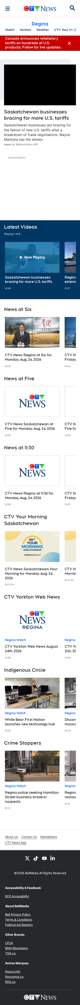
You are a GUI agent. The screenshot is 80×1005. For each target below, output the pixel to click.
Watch (10, 30)
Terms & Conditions (18, 919)
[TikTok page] (35, 858)
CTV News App (15, 842)
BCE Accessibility (17, 896)
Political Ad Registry (19, 925)
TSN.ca (10, 953)
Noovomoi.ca (14, 976)
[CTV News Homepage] (40, 8)
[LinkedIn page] (52, 858)
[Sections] (7, 8)
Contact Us (29, 837)
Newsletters (48, 837)
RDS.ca (10, 982)
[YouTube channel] (44, 858)
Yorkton (25, 30)
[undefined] (32, 266)
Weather (42, 30)
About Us (11, 837)
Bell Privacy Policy (18, 914)
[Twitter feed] (27, 858)
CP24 (9, 943)
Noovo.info (12, 971)
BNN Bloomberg (16, 948)
